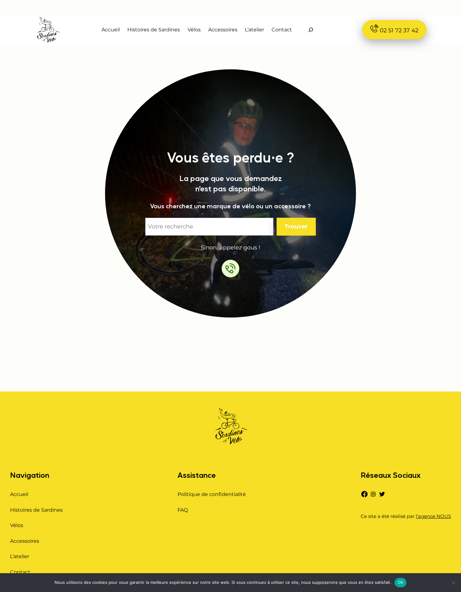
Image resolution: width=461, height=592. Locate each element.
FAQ (183, 510)
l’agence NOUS (433, 516)
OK (401, 582)
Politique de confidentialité (212, 494)
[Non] (453, 582)
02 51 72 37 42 (398, 30)
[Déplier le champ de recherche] (310, 29)
